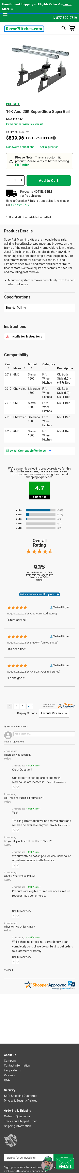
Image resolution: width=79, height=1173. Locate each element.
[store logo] (24, 27)
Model (32, 364)
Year (8, 364)
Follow (7, 758)
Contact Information (17, 1065)
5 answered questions (20, 147)
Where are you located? (17, 754)
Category (48, 364)
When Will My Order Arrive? (19, 926)
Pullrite (13, 104)
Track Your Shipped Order (20, 1121)
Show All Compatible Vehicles (26, 450)
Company (10, 1060)
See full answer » (56, 782)
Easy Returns (12, 1070)
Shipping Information (17, 1126)
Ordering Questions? (17, 1116)
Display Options (27, 713)
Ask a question (49, 147)
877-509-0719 (66, 18)
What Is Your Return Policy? (19, 876)
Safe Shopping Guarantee (20, 1095)
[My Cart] (72, 28)
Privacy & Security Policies (20, 1100)
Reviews (9, 1075)
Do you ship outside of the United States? (27, 841)
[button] (13, 787)
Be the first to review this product (24, 124)
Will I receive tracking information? (23, 797)
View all (8, 969)
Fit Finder (22, 165)
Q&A (7, 1080)
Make (17, 368)
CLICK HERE (24, 336)
